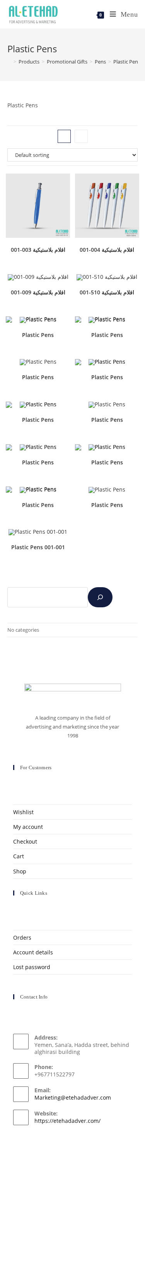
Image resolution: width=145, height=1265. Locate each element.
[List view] (81, 136)
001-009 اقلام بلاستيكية (38, 292)
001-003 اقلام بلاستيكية (38, 249)
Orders (22, 937)
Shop (19, 871)
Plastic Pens (38, 335)
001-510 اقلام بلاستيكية (107, 292)
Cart (18, 856)
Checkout (25, 841)
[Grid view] (64, 136)
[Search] (100, 597)
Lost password (31, 967)
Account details (33, 952)
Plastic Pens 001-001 (38, 547)
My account (28, 826)
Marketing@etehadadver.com (72, 1097)
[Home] (9, 61)
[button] (44, 182)
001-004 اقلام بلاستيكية (107, 249)
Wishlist (23, 812)
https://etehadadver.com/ (67, 1120)
